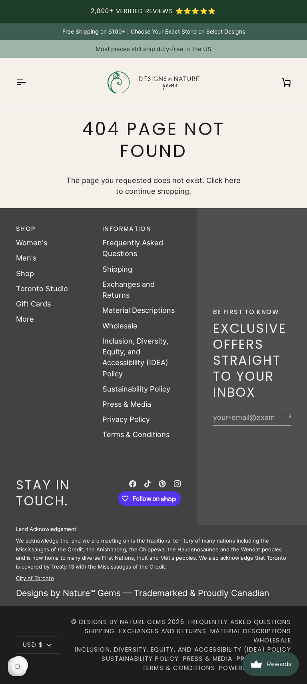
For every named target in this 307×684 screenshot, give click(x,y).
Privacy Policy (126, 419)
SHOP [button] (26, 229)
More (25, 318)
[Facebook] (132, 483)
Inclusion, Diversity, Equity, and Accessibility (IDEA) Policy (183, 649)
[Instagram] (177, 483)
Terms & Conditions (135, 434)
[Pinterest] (162, 483)
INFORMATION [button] (126, 229)
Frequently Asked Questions (239, 622)
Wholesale (120, 325)
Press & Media (126, 404)
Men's (26, 257)
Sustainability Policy (136, 388)
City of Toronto (35, 578)
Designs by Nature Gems (122, 622)
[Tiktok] (147, 483)
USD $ (33, 644)
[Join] (284, 416)
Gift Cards (33, 303)
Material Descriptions (138, 310)
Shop (25, 273)
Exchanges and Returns (162, 631)
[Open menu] (28, 82)
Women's (31, 242)
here (233, 180)
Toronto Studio (42, 288)
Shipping (117, 268)
